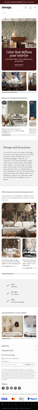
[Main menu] (35, 7)
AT (34, 404)
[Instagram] (15, 388)
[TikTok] (19, 388)
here (6, 379)
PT (25, 404)
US (2, 404)
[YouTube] (7, 388)
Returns (22, 394)
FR (12, 404)
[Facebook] (3, 388)
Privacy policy (14, 394)
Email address (5, 361)
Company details (31, 394)
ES (28, 404)
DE (16, 404)
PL (6, 404)
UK (9, 404)
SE (31, 404)
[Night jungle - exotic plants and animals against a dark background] (18, 240)
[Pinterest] (11, 388)
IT (18, 404)
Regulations (5, 394)
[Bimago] (7, 7)
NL (22, 404)
